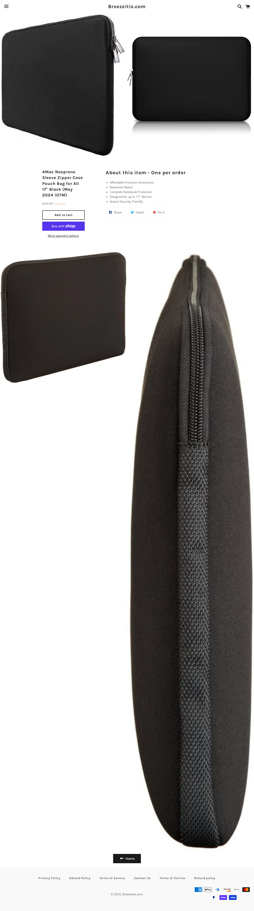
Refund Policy (80, 878)
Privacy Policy (49, 878)
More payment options (63, 236)
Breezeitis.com (127, 6)
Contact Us (142, 878)
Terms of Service (112, 878)
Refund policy (205, 878)
